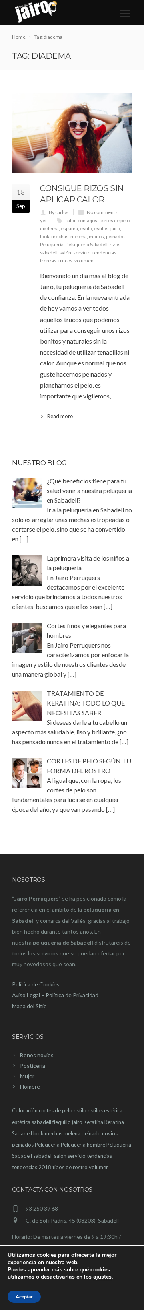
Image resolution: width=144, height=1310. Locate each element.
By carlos (58, 212)
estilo (86, 228)
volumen (84, 261)
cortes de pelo (114, 220)
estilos (101, 228)
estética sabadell (31, 1122)
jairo (115, 228)
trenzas (48, 261)
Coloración (25, 1110)
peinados (116, 236)
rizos (115, 244)
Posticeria (32, 1065)
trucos (65, 261)
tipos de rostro (70, 1167)
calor (70, 220)
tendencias (104, 253)
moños (96, 236)
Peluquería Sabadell (87, 244)
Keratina (93, 1122)
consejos (87, 220)
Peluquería (52, 244)
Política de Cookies (36, 984)
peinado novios (100, 1133)
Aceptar (24, 1296)
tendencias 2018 (31, 1167)
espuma (69, 228)
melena (78, 236)
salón (65, 253)
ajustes (102, 1277)
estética (113, 1110)
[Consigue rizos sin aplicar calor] (72, 133)
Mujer (27, 1076)
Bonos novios (37, 1055)
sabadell (49, 253)
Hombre (30, 1086)
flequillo (61, 1122)
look (44, 236)
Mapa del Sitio (29, 1006)
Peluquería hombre (83, 1144)
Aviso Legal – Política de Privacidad (55, 995)
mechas (59, 236)
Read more (60, 416)
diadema (49, 228)
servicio (81, 253)
